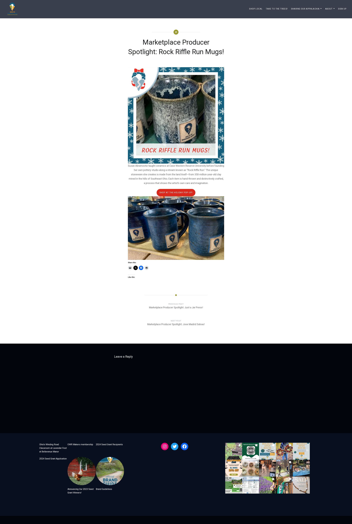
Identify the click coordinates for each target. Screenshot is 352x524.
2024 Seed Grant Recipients (109, 444)
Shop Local (255, 9)
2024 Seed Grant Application (53, 458)
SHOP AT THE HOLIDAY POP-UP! (176, 192)
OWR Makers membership (80, 444)
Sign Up (342, 9)
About (329, 9)
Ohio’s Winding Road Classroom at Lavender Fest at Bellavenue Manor (53, 448)
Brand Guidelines (104, 489)
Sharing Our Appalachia (305, 9)
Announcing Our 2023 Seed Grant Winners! (81, 491)
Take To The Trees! (277, 9)
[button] (233, 451)
